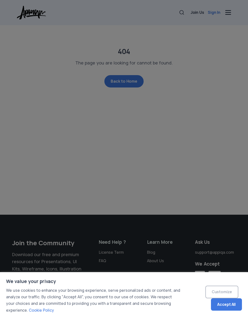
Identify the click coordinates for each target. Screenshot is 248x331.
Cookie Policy (41, 310)
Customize (222, 291)
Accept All (226, 304)
